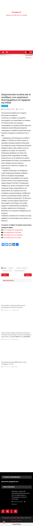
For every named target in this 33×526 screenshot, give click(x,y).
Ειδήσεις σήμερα (21, 268)
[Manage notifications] (3, 522)
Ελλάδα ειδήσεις (20, 271)
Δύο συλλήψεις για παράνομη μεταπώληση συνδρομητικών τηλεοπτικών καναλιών (13, 306)
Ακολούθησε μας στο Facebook (13, 235)
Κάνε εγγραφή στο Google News (13, 230)
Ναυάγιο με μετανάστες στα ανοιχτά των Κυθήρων (29, 275)
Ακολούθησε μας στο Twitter (12, 237)
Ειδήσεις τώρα (7, 271)
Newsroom (20, 109)
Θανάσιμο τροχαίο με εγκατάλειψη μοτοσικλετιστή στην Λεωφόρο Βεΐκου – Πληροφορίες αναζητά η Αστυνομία (20, 495)
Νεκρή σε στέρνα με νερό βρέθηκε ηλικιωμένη (6, 275)
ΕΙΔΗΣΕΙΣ (4, 105)
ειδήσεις (11, 268)
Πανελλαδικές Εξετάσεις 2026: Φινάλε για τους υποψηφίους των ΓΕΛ (13, 363)
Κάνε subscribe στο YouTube (12, 232)
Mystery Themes (16, 520)
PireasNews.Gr (16, 12)
